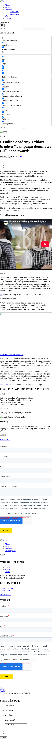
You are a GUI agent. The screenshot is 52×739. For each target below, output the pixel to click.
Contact (8, 18)
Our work (8, 9)
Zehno (20, 157)
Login (2, 689)
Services (8, 7)
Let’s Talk (5, 439)
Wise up (8, 16)
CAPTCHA (9, 725)
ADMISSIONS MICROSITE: (11, 355)
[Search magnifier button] (2, 25)
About (7, 5)
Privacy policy (10, 551)
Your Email (10, 715)
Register (3, 691)
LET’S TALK (5, 595)
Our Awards (14, 14)
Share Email (10, 720)
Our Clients (14, 12)
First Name (9, 706)
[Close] (1, 687)
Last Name (9, 710)
